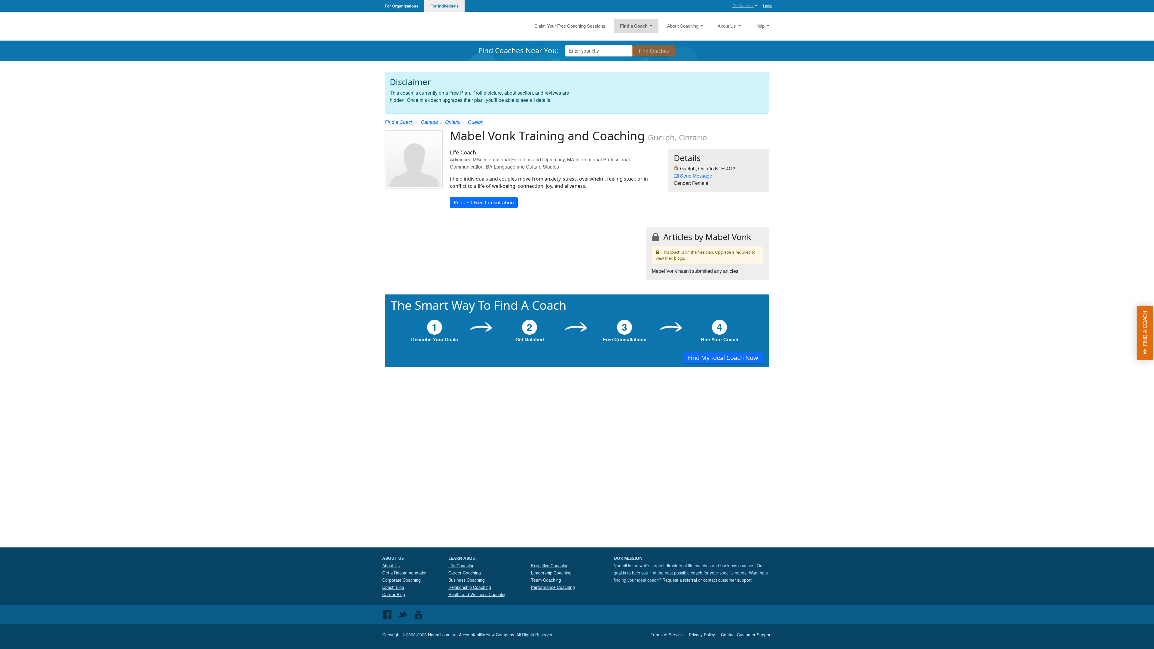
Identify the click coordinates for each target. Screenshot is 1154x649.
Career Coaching (464, 573)
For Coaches (743, 5)
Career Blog (393, 594)
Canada (429, 121)
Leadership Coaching (551, 573)
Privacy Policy (702, 635)
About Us (391, 565)
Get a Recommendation (405, 573)
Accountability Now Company (486, 635)
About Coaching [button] (683, 26)
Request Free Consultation (484, 202)
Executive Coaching (550, 565)
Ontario (453, 121)
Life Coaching (461, 565)
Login (767, 5)
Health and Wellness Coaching (477, 594)
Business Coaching (466, 580)
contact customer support (727, 580)
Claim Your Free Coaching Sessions (569, 26)
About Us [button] (727, 26)
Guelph (476, 121)
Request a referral (679, 580)
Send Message (696, 175)
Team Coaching (546, 580)
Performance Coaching (553, 587)
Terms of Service (667, 635)
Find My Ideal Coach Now (723, 358)
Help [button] (761, 26)
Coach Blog (393, 587)
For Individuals (444, 6)
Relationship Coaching (469, 587)
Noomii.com (439, 635)
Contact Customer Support (746, 635)
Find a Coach (399, 121)
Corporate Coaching (401, 580)
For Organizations (401, 6)
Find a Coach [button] (634, 26)
